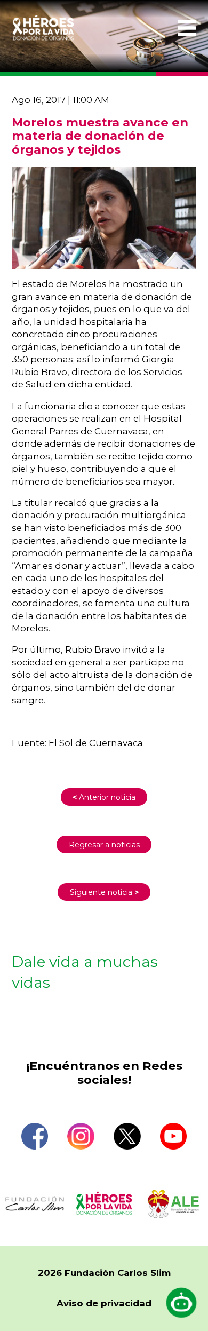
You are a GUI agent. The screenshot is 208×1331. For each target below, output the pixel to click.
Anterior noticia (104, 797)
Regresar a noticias (104, 845)
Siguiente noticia (104, 892)
